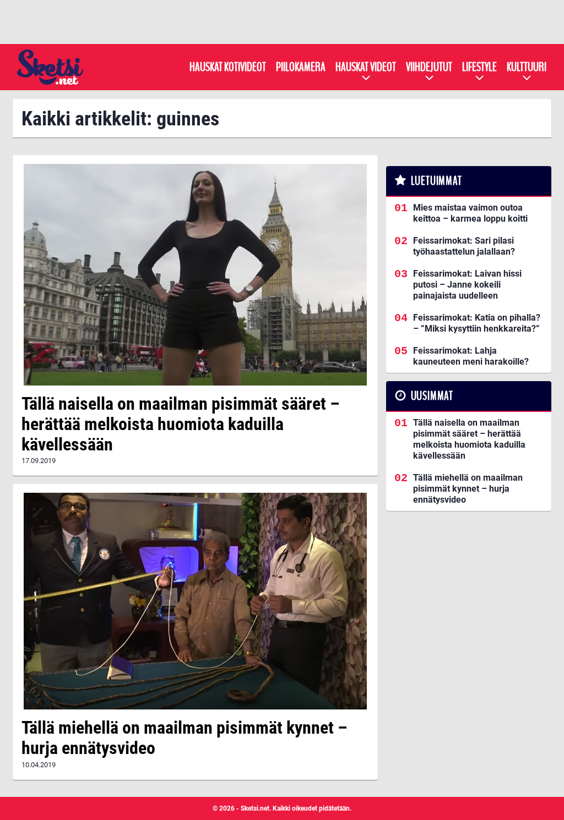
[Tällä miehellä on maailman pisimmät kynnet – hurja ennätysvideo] (195, 601)
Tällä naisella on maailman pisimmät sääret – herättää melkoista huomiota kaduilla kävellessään (180, 424)
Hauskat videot (365, 67)
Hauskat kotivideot (227, 67)
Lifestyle (479, 67)
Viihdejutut (429, 67)
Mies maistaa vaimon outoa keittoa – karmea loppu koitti (470, 213)
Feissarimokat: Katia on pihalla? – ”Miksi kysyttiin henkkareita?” (476, 323)
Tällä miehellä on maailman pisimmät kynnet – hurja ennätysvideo (184, 737)
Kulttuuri (526, 67)
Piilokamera (301, 67)
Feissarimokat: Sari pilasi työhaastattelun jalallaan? (464, 246)
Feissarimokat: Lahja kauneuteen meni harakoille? (471, 356)
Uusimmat (432, 396)
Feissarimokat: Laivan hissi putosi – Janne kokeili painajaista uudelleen (467, 284)
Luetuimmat (436, 181)
